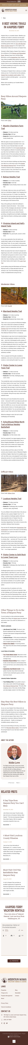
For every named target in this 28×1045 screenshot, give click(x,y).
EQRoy (9, 120)
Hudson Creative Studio (14, 1036)
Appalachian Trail (15, 57)
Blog (4, 18)
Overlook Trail (4, 328)
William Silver (11, 493)
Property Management (6, 995)
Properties (3, 990)
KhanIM (10, 306)
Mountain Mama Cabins (13, 727)
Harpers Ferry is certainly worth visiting (11, 75)
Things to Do (4, 993)
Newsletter (17, 993)
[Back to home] (9, 10)
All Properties (14, 960)
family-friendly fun (21, 148)
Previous (11, 782)
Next (17, 782)
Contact (17, 995)
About (2, 998)
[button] (26, 10)
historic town (17, 618)
